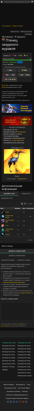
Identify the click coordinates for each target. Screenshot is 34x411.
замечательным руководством (13, 282)
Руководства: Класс (8, 346)
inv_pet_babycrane (17, 140)
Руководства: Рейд (8, 361)
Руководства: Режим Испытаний (25, 369)
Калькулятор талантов (9, 364)
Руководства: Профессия (9, 358)
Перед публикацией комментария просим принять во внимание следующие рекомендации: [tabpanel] (17, 295)
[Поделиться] (32, 2)
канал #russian (26, 293)
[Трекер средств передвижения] (17, 108)
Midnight (5, 369)
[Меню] (1, 2)
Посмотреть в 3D (26, 31)
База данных (7, 26)
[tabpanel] (17, 221)
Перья (7, 212)
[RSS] (23, 401)
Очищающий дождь (9, 216)
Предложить (22, 179)
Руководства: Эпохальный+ (9, 355)
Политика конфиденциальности (17, 395)
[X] (11, 401)
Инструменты (20, 384)
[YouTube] (20, 401)
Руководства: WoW (9, 343)
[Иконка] (3, 39)
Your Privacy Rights (24, 388)
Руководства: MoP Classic (25, 343)
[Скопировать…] (22, 203)
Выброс (7, 234)
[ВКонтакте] (26, 401)
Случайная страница (13, 391)
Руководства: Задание (25, 358)
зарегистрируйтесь (5, 325)
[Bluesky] (14, 401)
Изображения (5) (17, 148)
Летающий (21, 132)
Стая (6, 225)
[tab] (9, 193)
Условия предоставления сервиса (17, 398)
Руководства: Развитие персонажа (9, 352)
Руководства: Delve (8, 349)
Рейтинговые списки (25, 375)
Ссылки (29, 34)
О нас (28, 384)
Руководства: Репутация (25, 361)
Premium (25, 391)
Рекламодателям (10, 388)
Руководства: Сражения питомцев (25, 364)
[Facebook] (17, 401)
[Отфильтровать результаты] (25, 203)
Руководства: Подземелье (25, 352)
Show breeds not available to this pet (14, 67)
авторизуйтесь (21, 324)
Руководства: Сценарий (25, 366)
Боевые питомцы (17, 26)
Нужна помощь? (9, 384)
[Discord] (8, 401)
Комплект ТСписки (8, 366)
